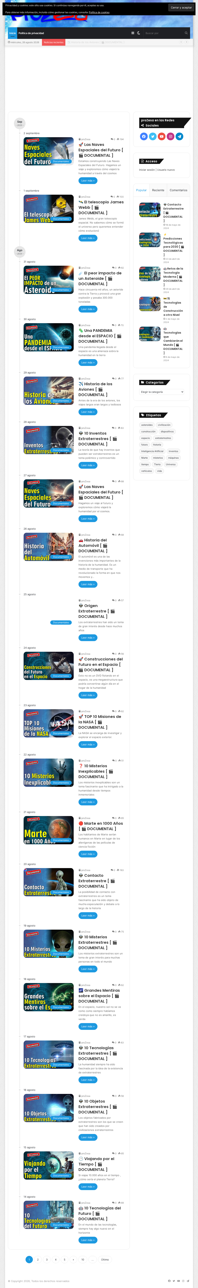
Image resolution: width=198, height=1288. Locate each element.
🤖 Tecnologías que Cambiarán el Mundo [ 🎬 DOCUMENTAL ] (173, 341)
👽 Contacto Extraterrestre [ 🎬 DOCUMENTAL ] (97, 881)
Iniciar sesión (147, 169)
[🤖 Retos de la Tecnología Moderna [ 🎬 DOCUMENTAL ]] (149, 274)
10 (82, 1259)
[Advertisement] (99, 79)
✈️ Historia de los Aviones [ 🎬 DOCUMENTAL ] (96, 42)
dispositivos (167, 431)
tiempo (145, 464)
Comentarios (178, 190)
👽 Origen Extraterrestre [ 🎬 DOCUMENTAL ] (97, 611)
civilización (164, 424)
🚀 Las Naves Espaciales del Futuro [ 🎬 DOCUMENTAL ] (101, 150)
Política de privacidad (31, 33)
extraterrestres (163, 438)
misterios (158, 457)
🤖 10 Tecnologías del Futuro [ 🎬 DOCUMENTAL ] (100, 1213)
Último (105, 1259)
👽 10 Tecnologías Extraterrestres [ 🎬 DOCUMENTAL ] (98, 1053)
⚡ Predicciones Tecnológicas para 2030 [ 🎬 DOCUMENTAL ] (173, 245)
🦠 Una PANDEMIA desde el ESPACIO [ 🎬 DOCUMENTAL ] (100, 336)
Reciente (158, 190)
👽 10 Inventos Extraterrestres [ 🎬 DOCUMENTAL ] (98, 439)
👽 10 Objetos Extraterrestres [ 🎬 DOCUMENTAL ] (98, 1107)
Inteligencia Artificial (152, 451)
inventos (173, 451)
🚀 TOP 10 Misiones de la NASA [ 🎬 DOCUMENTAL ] (100, 722)
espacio (145, 438)
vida (159, 470)
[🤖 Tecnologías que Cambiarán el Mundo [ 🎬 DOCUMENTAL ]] (149, 334)
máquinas (173, 457)
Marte (144, 457)
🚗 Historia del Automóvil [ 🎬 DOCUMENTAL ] (93, 545)
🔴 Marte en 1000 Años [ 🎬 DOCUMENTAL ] (101, 826)
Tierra (157, 464)
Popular (141, 190)
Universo (171, 464)
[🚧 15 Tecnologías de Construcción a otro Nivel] (149, 304)
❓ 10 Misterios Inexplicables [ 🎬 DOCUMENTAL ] (96, 771)
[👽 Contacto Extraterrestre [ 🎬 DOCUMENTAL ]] (149, 210)
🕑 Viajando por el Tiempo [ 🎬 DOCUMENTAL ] (96, 1164)
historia (157, 444)
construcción (148, 431)
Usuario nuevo (166, 169)
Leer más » (88, 180)
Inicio (12, 33)
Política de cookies (99, 12)
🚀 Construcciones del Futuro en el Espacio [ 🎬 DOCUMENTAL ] (101, 664)
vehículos (146, 470)
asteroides (147, 424)
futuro (144, 444)
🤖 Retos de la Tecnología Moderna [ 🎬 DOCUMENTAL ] (173, 277)
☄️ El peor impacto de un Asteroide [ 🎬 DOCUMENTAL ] (100, 278)
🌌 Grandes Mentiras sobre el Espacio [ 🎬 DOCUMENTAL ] (99, 996)
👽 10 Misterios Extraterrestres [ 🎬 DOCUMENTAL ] (98, 942)
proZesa (85, 139)
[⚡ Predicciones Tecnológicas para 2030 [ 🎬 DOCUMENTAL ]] (149, 240)
